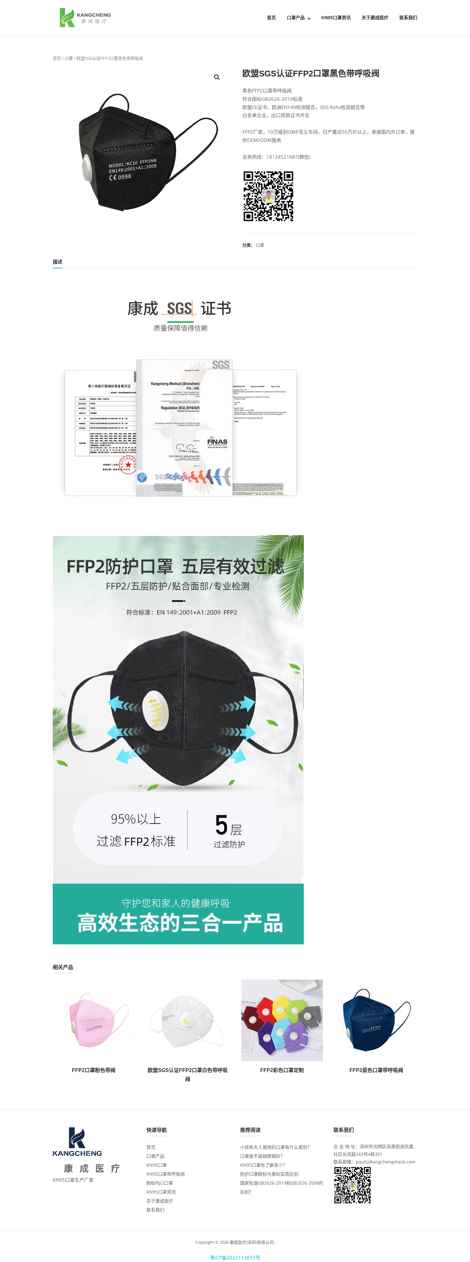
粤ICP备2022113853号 (235, 1257)
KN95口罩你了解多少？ (263, 1165)
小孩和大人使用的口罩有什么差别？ (276, 1147)
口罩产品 (296, 17)
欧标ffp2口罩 (159, 1183)
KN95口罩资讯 (336, 17)
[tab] (57, 263)
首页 (271, 17)
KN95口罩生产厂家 (73, 1180)
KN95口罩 (156, 1165)
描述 (57, 261)
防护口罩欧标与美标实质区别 (269, 1174)
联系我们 (408, 17)
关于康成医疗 (375, 17)
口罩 (69, 58)
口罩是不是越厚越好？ (262, 1156)
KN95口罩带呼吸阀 (165, 1174)
